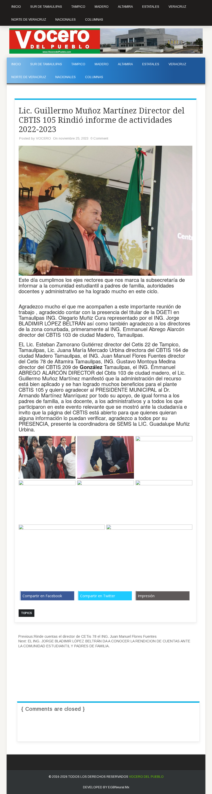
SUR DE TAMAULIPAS (46, 7)
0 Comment (99, 138)
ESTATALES (150, 7)
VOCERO (43, 138)
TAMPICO (78, 7)
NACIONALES (65, 19)
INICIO (16, 7)
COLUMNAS (94, 19)
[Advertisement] (108, 663)
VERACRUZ (177, 7)
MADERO (102, 7)
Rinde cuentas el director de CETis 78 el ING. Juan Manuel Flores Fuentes (87, 636)
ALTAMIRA (125, 7)
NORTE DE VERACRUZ (28, 19)
